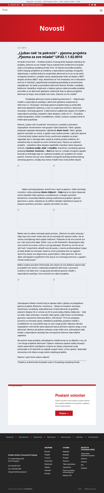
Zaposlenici (67, 467)
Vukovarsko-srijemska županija (87, 455)
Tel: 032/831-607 (14, 466)
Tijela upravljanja (69, 464)
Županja (84, 468)
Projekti (47, 455)
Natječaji (66, 452)
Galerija (47, 467)
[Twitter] (92, 5)
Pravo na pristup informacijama (69, 471)
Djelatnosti (48, 464)
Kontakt (47, 473)
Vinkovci (84, 459)
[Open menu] (101, 10)
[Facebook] (89, 5)
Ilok (82, 465)
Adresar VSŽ (67, 475)
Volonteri (47, 470)
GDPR (80, 489)
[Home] (5, 11)
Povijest (65, 458)
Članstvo (66, 461)
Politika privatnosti (90, 489)
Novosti (47, 452)
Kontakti (66, 455)
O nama (47, 458)
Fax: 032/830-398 (14, 469)
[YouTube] (95, 5)
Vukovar (84, 462)
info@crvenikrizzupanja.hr (17, 472)
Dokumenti (48, 461)
